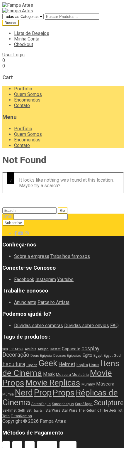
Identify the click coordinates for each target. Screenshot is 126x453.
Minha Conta (26, 39)
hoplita (82, 365)
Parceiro (47, 302)
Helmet (67, 364)
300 (5, 349)
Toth (6, 416)
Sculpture (109, 403)
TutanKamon (21, 416)
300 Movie (16, 349)
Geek (47, 363)
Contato (22, 105)
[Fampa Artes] (17, 5)
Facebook (24, 279)
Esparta (31, 365)
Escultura (13, 364)
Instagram (45, 279)
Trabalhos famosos (70, 256)
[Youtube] (20, 233)
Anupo (43, 349)
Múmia (8, 394)
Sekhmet (9, 410)
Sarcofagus (41, 404)
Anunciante (25, 302)
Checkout (23, 44)
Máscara (105, 384)
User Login (13, 55)
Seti (29, 410)
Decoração (15, 354)
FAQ (114, 325)
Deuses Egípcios (67, 355)
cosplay (90, 348)
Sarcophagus (63, 404)
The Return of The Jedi (97, 410)
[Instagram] (27, 233)
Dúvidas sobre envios (86, 325)
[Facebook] (15, 233)
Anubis (30, 349)
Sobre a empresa (31, 256)
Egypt (98, 355)
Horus (94, 365)
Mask (49, 374)
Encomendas (27, 100)
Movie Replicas (52, 383)
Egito (87, 355)
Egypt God (112, 355)
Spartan (39, 411)
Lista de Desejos (31, 33)
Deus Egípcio (41, 355)
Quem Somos (28, 94)
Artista (62, 302)
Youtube (65, 279)
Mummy (88, 384)
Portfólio (23, 89)
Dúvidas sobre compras (38, 325)
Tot (119, 410)
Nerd (24, 393)
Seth (21, 410)
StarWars (52, 410)
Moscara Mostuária (72, 374)
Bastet (55, 349)
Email (7, 216)
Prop (43, 393)
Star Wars (69, 410)
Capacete (71, 348)
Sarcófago (84, 404)
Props (64, 393)
